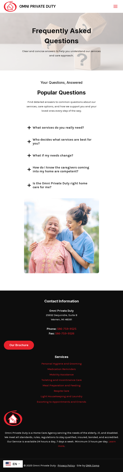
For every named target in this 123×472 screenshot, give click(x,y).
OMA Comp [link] (92, 465)
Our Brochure (18, 345)
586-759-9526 (64, 333)
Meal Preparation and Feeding (62, 385)
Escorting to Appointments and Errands (61, 401)
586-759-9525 (66, 329)
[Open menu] (115, 6)
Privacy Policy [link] (66, 465)
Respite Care (61, 390)
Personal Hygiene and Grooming (61, 363)
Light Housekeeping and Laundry (61, 396)
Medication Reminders (61, 369)
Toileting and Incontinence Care (61, 380)
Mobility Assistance (61, 374)
